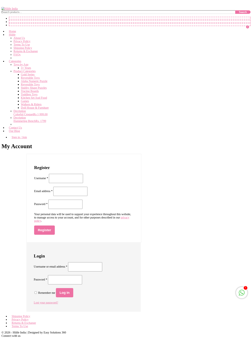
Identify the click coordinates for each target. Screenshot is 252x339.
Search (243, 12)
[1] (242, 294)
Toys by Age (20, 64)
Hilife (12, 34)
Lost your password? (46, 302)
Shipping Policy (22, 47)
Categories (15, 61)
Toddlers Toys (29, 94)
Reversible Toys (30, 77)
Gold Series (27, 74)
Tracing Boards (30, 91)
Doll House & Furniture (35, 107)
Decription (19, 111)
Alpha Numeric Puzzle (34, 81)
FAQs (16, 54)
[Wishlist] (130, 18)
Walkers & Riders (31, 104)
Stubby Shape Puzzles (34, 87)
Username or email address (50, 266)
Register (44, 230)
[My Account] (130, 21)
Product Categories (24, 71)
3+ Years (26, 67)
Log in (65, 293)
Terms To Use (21, 44)
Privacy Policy (21, 41)
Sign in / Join (19, 137)
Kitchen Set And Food (34, 97)
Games (25, 101)
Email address (43, 191)
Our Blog (14, 130)
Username (41, 178)
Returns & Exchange (25, 51)
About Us (19, 37)
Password (40, 279)
